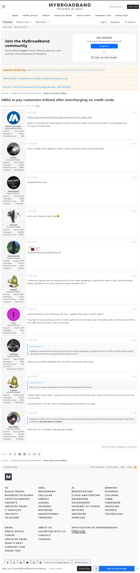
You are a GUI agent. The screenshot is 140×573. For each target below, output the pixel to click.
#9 (136, 376)
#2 (136, 144)
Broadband (47, 491)
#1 (136, 112)
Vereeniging (19, 170)
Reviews (78, 510)
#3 (136, 177)
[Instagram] (34, 562)
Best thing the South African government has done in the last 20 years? (66, 70)
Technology (114, 514)
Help (122, 467)
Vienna (21, 268)
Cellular (45, 495)
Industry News (63, 16)
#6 (136, 276)
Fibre (109, 499)
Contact (44, 535)
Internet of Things (86, 506)
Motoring (45, 510)
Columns (111, 495)
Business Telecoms (19, 495)
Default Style (11, 467)
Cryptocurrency (18, 499)
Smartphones (48, 514)
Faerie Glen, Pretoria (15, 369)
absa (37, 106)
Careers (44, 539)
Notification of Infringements (95, 527)
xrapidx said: (35, 346)
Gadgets (11, 502)
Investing (112, 506)
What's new (22, 22)
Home (129, 467)
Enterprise (80, 499)
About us (45, 527)
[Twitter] (14, 562)
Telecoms (12, 517)
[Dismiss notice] (135, 69)
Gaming (43, 502)
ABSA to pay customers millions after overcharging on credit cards (59, 117)
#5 (136, 242)
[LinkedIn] (21, 562)
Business (111, 491)
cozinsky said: (36, 382)
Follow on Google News (56, 562)
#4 (136, 211)
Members (40, 22)
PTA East (20, 439)
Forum (46, 16)
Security (11, 514)
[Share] (132, 112)
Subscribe (133, 6)
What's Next (84, 16)
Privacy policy (112, 467)
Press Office (30, 16)
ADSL (41, 487)
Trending (45, 517)
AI (73, 487)
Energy (43, 499)
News (15, 16)
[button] (31, 22)
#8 (136, 340)
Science (111, 510)
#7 (136, 309)
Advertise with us (52, 531)
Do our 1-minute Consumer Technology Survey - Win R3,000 (36, 87)
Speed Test (121, 16)
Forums (7, 22)
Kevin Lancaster (11, 106)
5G (6, 487)
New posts (7, 27)
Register (104, 46)
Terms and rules (97, 467)
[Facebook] (7, 562)
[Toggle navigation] (3, 6)
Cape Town (19, 302)
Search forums (20, 27)
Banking (111, 487)
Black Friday (14, 491)
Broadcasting (82, 491)
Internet (45, 506)
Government (81, 502)
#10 (135, 413)
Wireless (78, 517)
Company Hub (103, 16)
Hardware (113, 502)
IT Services (13, 510)
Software (79, 514)
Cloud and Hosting (86, 495)
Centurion (19, 204)
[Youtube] (27, 562)
